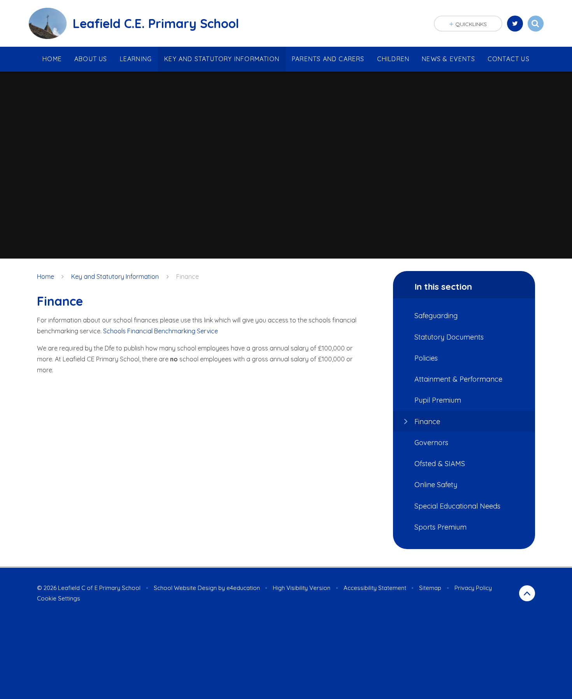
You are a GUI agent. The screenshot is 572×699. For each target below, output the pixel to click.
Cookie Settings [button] (58, 598)
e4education (243, 588)
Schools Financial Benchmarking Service (160, 331)
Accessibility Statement (375, 588)
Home (45, 276)
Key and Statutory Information (115, 276)
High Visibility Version (301, 588)
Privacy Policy (473, 588)
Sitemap (430, 588)
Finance (187, 276)
